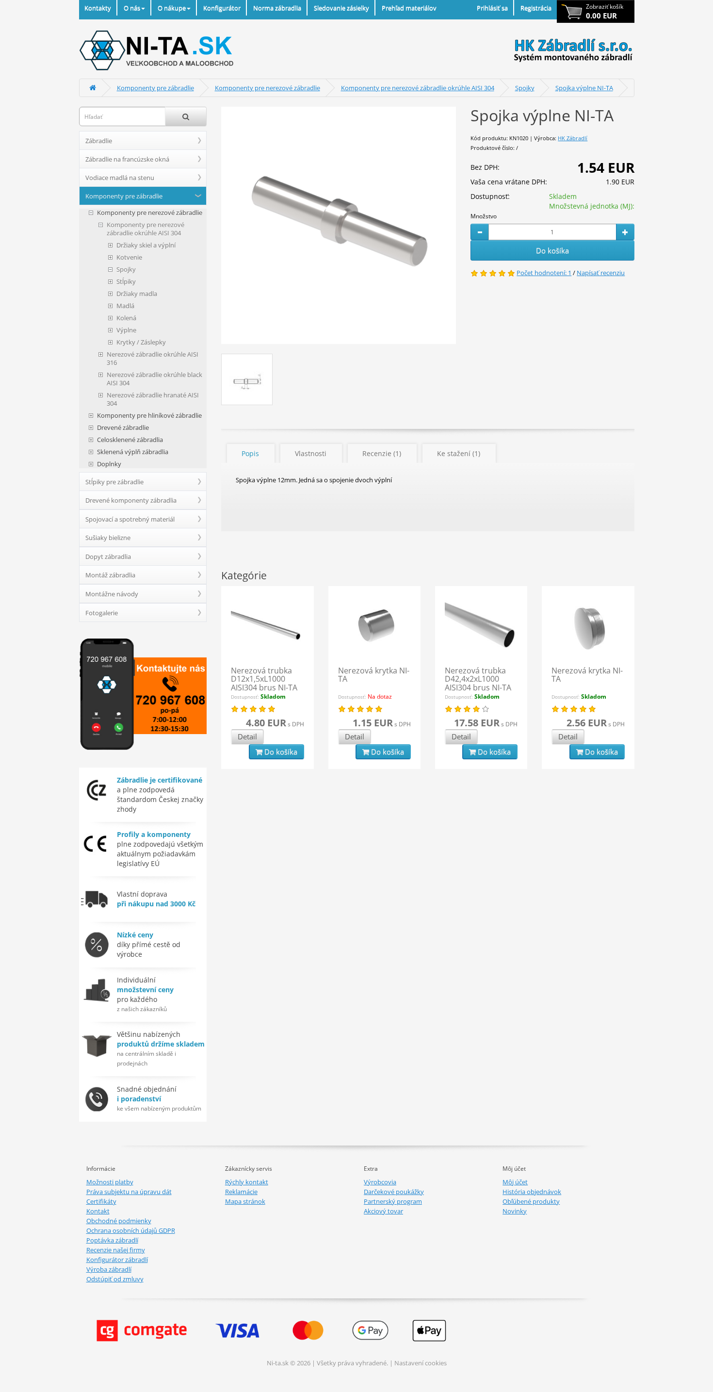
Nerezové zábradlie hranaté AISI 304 (153, 399)
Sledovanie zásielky (341, 7)
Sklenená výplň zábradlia (132, 452)
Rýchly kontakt (246, 1182)
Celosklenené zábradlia (130, 440)
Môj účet (515, 1182)
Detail (247, 736)
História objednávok (531, 1191)
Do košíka (552, 250)
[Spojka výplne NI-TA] (338, 225)
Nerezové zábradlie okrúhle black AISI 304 (154, 379)
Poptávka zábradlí (112, 1240)
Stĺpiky (126, 282)
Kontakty (97, 7)
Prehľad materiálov (409, 7)
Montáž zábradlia (110, 575)
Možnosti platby (109, 1182)
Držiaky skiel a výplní (146, 245)
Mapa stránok (245, 1201)
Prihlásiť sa (492, 7)
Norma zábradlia (277, 7)
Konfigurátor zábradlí (117, 1259)
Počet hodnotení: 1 (544, 272)
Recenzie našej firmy (115, 1249)
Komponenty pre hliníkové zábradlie (149, 415)
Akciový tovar (383, 1211)
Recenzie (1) (381, 453)
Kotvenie (129, 257)
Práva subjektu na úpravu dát (129, 1191)
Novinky (514, 1211)
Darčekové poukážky (394, 1191)
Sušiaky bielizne (107, 537)
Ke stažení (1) (458, 453)
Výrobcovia (380, 1182)
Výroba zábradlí (108, 1269)
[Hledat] (186, 116)
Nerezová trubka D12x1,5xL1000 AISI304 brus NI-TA (264, 679)
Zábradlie (98, 140)
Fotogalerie (101, 612)
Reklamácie (241, 1191)
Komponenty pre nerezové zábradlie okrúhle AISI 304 (417, 87)
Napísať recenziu (601, 272)
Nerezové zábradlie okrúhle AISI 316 (152, 358)
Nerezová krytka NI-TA (373, 675)
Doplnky (109, 464)
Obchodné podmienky (118, 1220)
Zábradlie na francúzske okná (127, 159)
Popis (250, 453)
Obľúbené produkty (531, 1201)
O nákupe (172, 7)
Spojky (525, 87)
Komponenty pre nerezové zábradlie (267, 87)
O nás (132, 7)
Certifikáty (101, 1201)
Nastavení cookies (420, 1363)
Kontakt (98, 1211)
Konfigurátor (222, 7)
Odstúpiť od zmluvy (115, 1279)
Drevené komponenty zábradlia (131, 500)
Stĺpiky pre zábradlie (114, 481)
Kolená (126, 318)
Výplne (126, 330)
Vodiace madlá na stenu (119, 177)
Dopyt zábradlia (108, 556)
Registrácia (535, 7)
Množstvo (483, 216)
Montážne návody (111, 594)
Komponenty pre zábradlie (155, 87)
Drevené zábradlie (123, 428)
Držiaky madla (136, 294)
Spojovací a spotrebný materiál (130, 519)
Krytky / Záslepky (141, 342)
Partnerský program (393, 1201)
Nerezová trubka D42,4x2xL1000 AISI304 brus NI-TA (478, 679)
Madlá (125, 306)
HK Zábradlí (572, 138)
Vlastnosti (310, 453)
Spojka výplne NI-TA (584, 87)
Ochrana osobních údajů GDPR (130, 1230)
